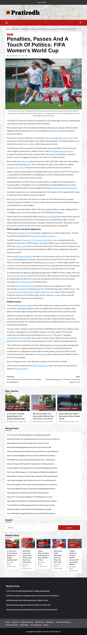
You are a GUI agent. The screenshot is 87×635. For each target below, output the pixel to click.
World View (39, 622)
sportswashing (26, 305)
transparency (51, 236)
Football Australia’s (46, 292)
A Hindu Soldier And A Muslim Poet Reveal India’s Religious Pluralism (32, 468)
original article (21, 368)
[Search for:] (32, 527)
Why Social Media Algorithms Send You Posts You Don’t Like (29, 447)
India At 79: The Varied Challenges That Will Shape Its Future (30, 497)
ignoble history (23, 233)
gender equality (48, 262)
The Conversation (40, 365)
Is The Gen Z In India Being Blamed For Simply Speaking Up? (16, 416)
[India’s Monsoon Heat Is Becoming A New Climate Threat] (69, 403)
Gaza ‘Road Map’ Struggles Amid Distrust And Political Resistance (31, 513)
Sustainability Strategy (16, 338)
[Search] (80, 22)
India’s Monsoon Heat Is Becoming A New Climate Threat (69, 416)
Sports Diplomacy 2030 (25, 286)
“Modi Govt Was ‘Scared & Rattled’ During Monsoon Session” (29, 509)
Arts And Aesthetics (63, 622)
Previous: (24, 379)
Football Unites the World (62, 151)
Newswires (50, 622)
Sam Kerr (26, 192)
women (57, 295)
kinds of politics (28, 144)
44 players (14, 199)
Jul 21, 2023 (24, 56)
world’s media (21, 246)
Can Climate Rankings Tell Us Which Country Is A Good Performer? (31, 480)
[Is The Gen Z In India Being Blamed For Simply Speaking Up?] (17, 403)
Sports (46, 625)
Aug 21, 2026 (23, 421)
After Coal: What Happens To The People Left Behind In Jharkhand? (32, 472)
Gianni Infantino (25, 256)
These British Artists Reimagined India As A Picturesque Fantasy (31, 505)
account (48, 335)
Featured (10, 34)
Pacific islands (26, 282)
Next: (62, 379)
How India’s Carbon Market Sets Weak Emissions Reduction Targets (32, 501)
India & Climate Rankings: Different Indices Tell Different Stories (31, 456)
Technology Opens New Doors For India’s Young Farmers (28, 493)
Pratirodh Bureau (14, 56)
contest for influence (19, 276)
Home (7, 622)
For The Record (36, 625)
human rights (36, 236)
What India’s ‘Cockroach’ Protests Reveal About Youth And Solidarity (32, 476)
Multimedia (24, 625)
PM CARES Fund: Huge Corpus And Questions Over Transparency (31, 460)
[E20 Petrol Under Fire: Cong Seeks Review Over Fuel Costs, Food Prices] (43, 403)
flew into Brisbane (50, 216)
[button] (7, 22)
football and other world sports (64, 188)
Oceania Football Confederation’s (21, 292)
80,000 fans (53, 131)
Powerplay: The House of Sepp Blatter (38, 240)
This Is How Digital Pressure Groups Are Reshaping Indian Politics (31, 489)
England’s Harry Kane (16, 167)
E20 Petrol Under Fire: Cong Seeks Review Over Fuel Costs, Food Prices (43, 416)
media (44, 354)
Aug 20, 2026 (58, 568)
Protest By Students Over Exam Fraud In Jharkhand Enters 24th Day (32, 484)
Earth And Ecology (39, 406)
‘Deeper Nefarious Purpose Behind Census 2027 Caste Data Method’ (32, 451)
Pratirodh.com (55, 631)
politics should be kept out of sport (58, 138)
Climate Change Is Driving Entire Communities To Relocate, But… (31, 464)
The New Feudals (11, 625)
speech (10, 259)
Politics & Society (19, 408)
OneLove (24, 161)
